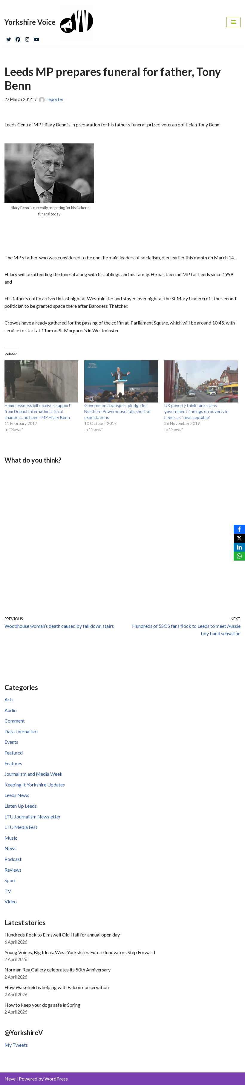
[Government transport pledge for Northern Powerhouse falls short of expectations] (121, 381)
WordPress (56, 1078)
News (10, 848)
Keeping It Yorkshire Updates (34, 784)
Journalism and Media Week (33, 774)
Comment (14, 720)
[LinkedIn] (239, 547)
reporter (55, 99)
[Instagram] (27, 38)
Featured (13, 752)
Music (10, 838)
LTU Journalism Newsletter (32, 816)
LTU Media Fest (20, 827)
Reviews (13, 870)
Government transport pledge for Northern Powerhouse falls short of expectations (117, 411)
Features (13, 763)
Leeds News (16, 795)
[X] (239, 538)
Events (11, 742)
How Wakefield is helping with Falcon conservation (56, 987)
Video (10, 901)
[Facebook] (18, 38)
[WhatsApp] (239, 556)
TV (7, 891)
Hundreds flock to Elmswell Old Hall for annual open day (62, 934)
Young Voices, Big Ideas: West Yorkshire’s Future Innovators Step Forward (79, 952)
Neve (10, 1078)
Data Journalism (21, 731)
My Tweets (16, 1045)
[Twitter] (8, 38)
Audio (10, 710)
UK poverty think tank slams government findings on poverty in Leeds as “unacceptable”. (196, 411)
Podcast (13, 859)
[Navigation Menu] (233, 22)
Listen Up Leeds (20, 806)
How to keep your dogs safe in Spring (42, 1005)
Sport (10, 880)
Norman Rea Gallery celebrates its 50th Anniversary (57, 969)
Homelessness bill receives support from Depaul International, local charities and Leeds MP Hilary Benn (37, 411)
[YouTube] (36, 38)
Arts (8, 699)
